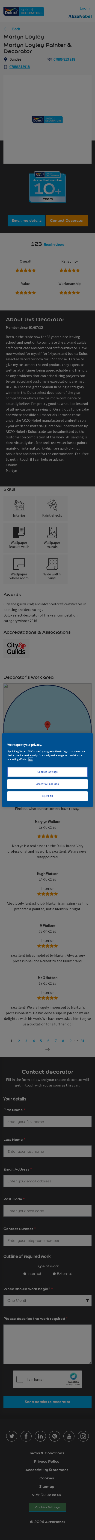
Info (30, 759)
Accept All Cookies (47, 783)
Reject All (47, 795)
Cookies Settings (47, 771)
